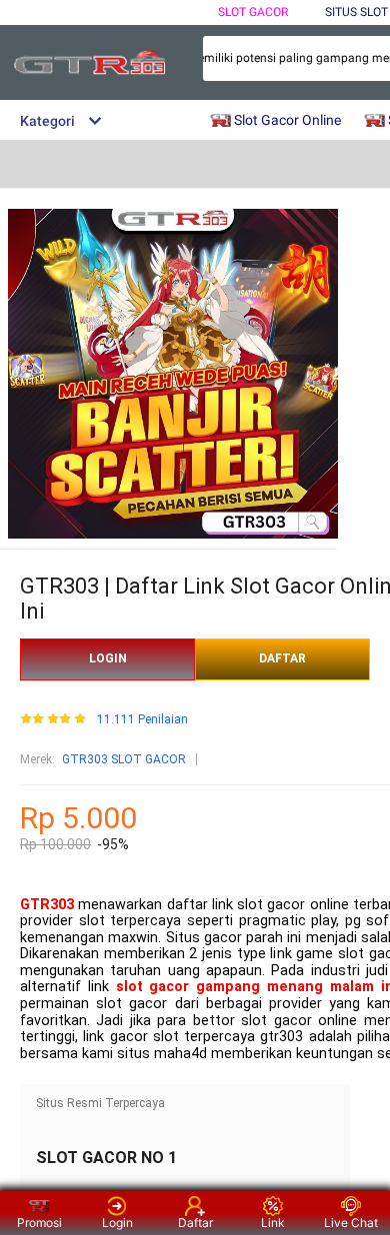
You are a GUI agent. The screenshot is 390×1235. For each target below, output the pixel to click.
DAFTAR (282, 658)
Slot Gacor (253, 12)
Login (117, 1222)
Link (273, 1222)
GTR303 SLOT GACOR (124, 759)
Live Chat (351, 1222)
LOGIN (108, 658)
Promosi (39, 1222)
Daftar (195, 1222)
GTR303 (47, 904)
